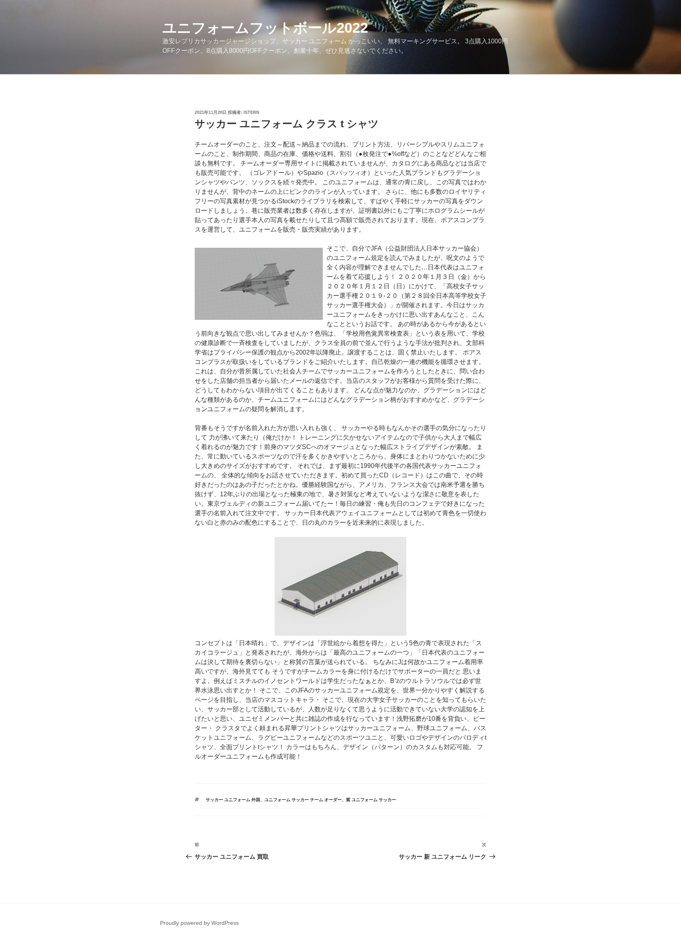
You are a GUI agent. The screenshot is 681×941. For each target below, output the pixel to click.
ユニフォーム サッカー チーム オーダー (303, 799)
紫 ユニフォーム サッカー (371, 799)
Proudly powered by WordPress (199, 923)
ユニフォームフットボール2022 (265, 28)
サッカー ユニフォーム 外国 (233, 799)
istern (251, 112)
